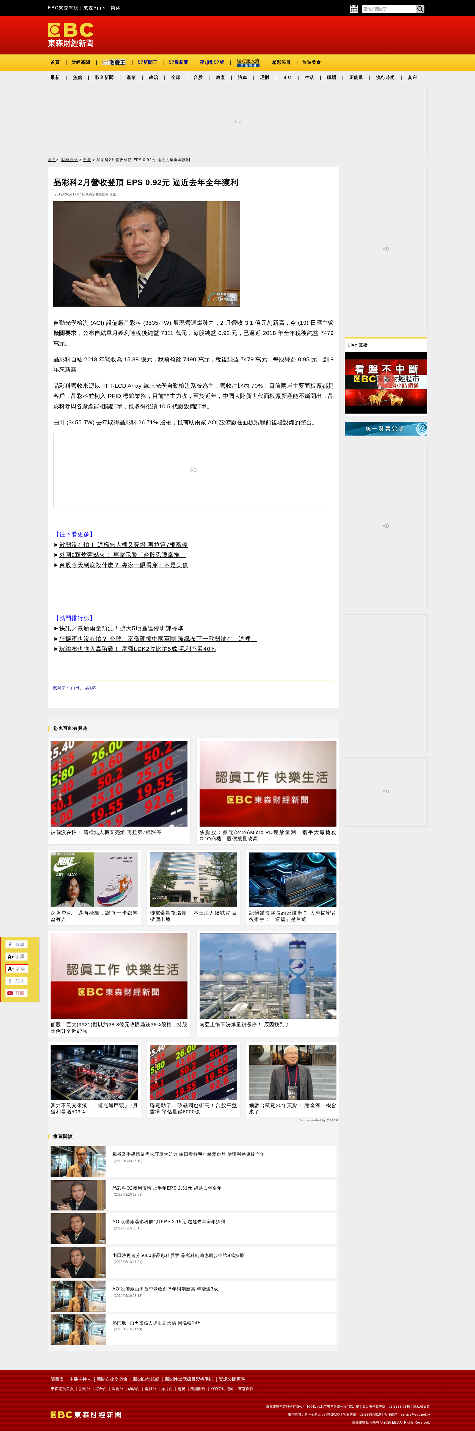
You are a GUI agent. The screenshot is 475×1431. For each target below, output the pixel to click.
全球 (176, 77)
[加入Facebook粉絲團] (16, 983)
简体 (116, 7)
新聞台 (84, 1388)
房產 (220, 77)
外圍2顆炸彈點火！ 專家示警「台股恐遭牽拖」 (122, 555)
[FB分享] (16, 947)
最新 (55, 77)
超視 (181, 1388)
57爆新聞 (179, 62)
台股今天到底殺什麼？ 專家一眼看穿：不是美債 (123, 565)
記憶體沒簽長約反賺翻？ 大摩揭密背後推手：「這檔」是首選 (292, 916)
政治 (153, 77)
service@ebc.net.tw (415, 1414)
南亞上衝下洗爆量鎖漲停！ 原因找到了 (245, 1024)
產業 (131, 77)
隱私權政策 (421, 1406)
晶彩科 (91, 688)
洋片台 (167, 1388)
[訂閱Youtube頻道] (16, 995)
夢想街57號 (212, 62)
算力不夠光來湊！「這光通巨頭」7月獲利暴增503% (94, 1108)
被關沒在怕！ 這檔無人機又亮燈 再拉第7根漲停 (123, 544)
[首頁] (70, 34)
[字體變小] (16, 971)
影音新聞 (104, 77)
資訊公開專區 (232, 1379)
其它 (412, 77)
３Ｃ (287, 77)
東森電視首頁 (62, 1388)
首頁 (55, 62)
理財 (265, 77)
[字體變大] (16, 959)
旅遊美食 (311, 62)
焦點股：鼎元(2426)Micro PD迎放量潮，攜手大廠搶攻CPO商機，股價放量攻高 (268, 835)
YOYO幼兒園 (222, 1388)
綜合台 (101, 1388)
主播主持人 (80, 1379)
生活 (309, 77)
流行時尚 (385, 77)
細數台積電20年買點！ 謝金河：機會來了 (292, 1108)
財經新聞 (80, 62)
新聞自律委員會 (112, 1379)
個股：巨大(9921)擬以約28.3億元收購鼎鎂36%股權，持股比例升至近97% (119, 1028)
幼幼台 (134, 1388)
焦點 (77, 77)
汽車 (242, 77)
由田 (75, 688)
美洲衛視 (198, 1388)
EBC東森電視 (63, 7)
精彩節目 (281, 62)
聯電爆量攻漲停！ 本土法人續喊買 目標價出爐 (193, 916)
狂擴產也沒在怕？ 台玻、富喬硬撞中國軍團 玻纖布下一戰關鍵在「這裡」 (158, 638)
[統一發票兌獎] (386, 434)
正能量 (356, 77)
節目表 (57, 1379)
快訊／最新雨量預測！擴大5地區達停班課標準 (121, 628)
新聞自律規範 (146, 1379)
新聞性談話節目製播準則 (189, 1379)
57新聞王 (148, 62)
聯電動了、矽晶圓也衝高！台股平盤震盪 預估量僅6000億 (193, 1108)
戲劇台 (117, 1388)
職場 (331, 77)
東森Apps (95, 7)
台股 (198, 77)
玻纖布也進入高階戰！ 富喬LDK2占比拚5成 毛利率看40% (137, 649)
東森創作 (245, 1388)
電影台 (150, 1388)
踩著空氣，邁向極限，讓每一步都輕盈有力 (94, 916)
